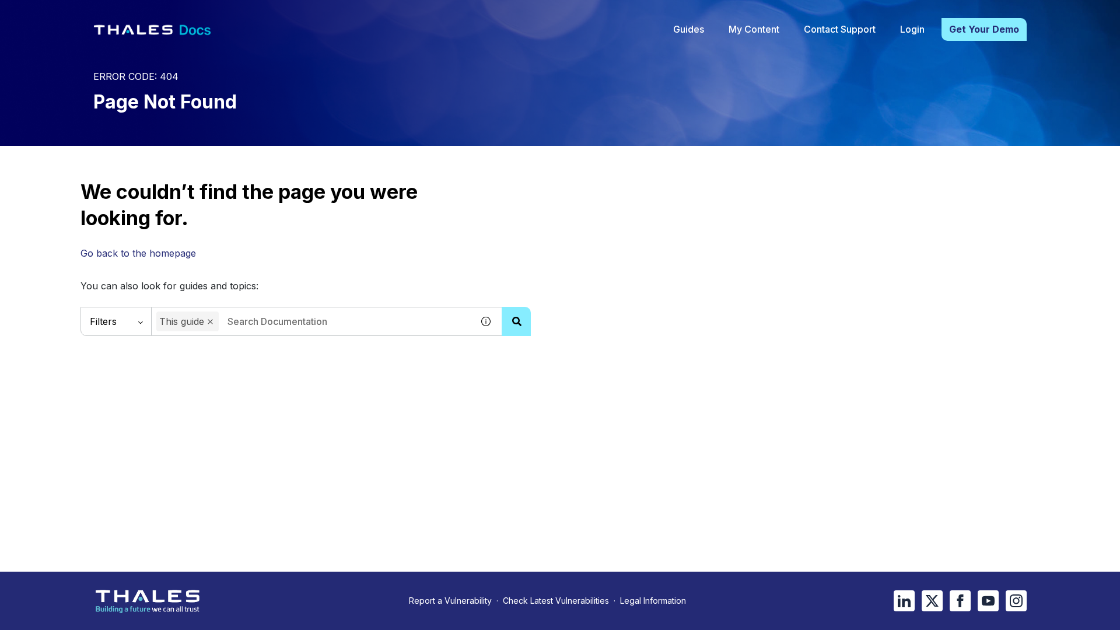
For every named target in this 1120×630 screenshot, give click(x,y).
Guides (688, 29)
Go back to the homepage (138, 253)
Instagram (1016, 600)
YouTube (988, 600)
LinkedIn (904, 600)
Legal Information (653, 601)
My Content (754, 29)
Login (912, 29)
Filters (103, 321)
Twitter (932, 600)
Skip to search (143, 13)
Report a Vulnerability (450, 601)
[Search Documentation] (516, 321)
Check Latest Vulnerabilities (556, 601)
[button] (210, 321)
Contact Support (840, 29)
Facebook (960, 600)
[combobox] (312, 321)
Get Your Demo (984, 29)
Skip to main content (52, 13)
